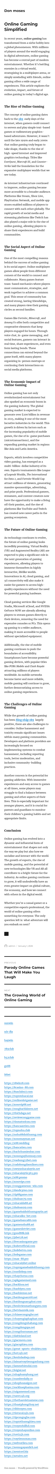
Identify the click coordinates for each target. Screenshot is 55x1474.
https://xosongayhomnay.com (23, 1155)
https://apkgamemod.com (20, 1280)
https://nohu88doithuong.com (23, 1134)
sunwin (8, 1023)
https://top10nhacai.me (18, 1095)
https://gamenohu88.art (19, 1224)
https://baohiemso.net (18, 1293)
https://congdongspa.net (19, 1327)
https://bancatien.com (18, 1147)
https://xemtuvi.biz (16, 1451)
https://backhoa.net (16, 1284)
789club (9, 1048)
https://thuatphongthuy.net (21, 1404)
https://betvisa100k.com (19, 1310)
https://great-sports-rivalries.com (25, 1348)
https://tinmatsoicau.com (20, 1121)
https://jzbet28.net (16, 1237)
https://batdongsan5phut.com (23, 1301)
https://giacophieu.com (18, 1344)
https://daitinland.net (17, 1335)
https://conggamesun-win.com (23, 1185)
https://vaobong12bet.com (20, 1160)
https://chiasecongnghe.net (21, 1314)
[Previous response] (6, 934)
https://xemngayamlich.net (21, 1447)
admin (12, 946)
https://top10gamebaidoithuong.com (27, 1267)
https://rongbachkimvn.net (21, 1108)
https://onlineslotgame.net (21, 1100)
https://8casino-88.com (19, 1087)
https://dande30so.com (18, 1190)
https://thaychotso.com (18, 1275)
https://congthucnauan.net (21, 1331)
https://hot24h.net (16, 1352)
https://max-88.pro (16, 1258)
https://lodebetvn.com (18, 1250)
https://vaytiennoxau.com (20, 1438)
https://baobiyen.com (17, 1288)
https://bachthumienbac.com (22, 1151)
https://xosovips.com (17, 1181)
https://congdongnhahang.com (23, 1323)
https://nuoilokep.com (18, 1271)
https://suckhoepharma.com (21, 1387)
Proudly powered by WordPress (33, 1468)
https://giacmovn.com (18, 1340)
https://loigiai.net (15, 1370)
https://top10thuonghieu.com (22, 1421)
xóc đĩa (8, 1031)
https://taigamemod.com (19, 1391)
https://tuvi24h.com (16, 1434)
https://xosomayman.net (19, 1138)
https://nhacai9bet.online (20, 1263)
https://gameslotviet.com (20, 1228)
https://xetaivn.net (16, 1455)
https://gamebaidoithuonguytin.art (26, 1211)
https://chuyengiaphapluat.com (23, 1318)
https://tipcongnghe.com (19, 1417)
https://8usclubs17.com (18, 1091)
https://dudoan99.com (18, 1207)
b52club (9, 1057)
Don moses (14, 11)
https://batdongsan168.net (20, 1297)
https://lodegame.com (18, 1254)
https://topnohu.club (17, 1130)
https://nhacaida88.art (18, 1203)
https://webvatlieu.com (18, 1442)
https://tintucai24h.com (19, 1412)
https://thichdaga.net (17, 1113)
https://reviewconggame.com (22, 1117)
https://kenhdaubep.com (19, 1357)
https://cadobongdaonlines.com (24, 1164)
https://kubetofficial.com (19, 1245)
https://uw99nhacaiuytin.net (22, 1168)
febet (7, 1074)
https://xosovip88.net (17, 1104)
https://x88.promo (15, 1177)
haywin (8, 1040)
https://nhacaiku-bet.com (20, 1215)
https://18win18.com (16, 1083)
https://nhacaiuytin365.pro (21, 1173)
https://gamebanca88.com (20, 1220)
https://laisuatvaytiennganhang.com (26, 1361)
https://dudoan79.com (18, 1198)
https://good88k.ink (16, 1233)
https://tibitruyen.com (18, 1408)
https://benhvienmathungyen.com (25, 1305)
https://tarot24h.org (16, 1395)
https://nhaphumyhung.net (21, 1374)
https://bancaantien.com (19, 1125)
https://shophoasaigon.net (20, 1382)
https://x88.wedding (16, 1143)
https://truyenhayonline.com (22, 1430)
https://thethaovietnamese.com (24, 1400)
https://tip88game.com (18, 1194)
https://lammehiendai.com (20, 1365)
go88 (7, 1065)
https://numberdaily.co (18, 1378)
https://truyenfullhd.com (19, 1425)
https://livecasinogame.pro (20, 1241)
